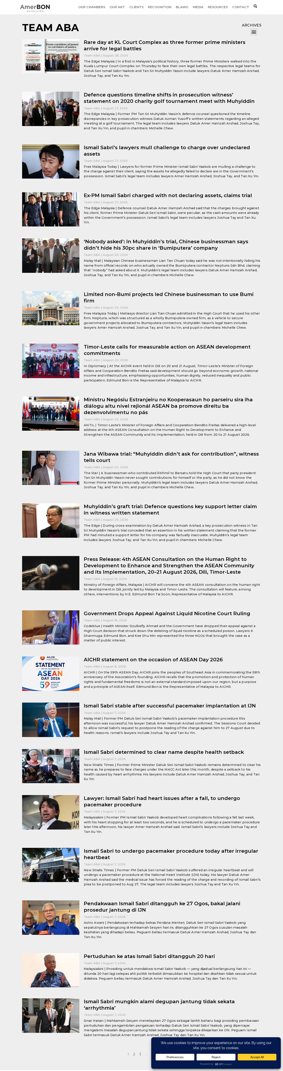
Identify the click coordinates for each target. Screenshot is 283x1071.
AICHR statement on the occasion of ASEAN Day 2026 (153, 659)
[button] (254, 32)
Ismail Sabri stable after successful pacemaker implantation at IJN (170, 706)
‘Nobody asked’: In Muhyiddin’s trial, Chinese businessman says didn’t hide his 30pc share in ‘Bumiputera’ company (166, 244)
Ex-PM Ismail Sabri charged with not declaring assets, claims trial (168, 195)
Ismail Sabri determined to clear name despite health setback (164, 752)
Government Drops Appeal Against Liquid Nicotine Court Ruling (167, 613)
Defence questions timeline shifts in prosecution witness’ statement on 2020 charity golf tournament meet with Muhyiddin (169, 98)
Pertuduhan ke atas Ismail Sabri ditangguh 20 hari (149, 956)
